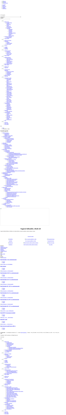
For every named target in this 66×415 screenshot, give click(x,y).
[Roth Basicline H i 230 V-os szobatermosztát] (6, 297)
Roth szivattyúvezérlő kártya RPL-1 (8, 326)
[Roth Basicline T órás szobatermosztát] (3, 257)
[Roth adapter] (6, 264)
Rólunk (3, 5)
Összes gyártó (2, 253)
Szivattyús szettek (30, 236)
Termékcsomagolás (3, 251)
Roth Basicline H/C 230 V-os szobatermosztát (9, 286)
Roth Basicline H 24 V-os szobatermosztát (9, 279)
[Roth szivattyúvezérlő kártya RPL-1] (6, 324)
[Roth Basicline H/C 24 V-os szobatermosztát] (6, 304)
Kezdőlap (4, 4)
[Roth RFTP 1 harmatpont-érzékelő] (7, 310)
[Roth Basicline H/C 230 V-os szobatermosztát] (6, 284)
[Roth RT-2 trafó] (6, 317)
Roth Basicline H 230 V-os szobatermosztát (9, 273)
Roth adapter (3, 266)
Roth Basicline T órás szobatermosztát (8, 259)
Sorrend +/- (2, 246)
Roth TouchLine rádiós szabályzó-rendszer (31, 244)
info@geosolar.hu (24, 332)
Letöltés (3, 7)
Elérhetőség (4, 8)
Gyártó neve (2, 250)
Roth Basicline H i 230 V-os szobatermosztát (9, 299)
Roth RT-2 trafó (3, 319)
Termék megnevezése (3, 247)
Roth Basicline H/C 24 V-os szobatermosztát (9, 306)
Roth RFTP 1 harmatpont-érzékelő (7, 312)
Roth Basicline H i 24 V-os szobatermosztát (9, 292)
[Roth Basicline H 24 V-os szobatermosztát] (6, 277)
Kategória (2, 249)
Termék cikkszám (3, 248)
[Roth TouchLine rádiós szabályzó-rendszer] (30, 242)
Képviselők (4, 6)
